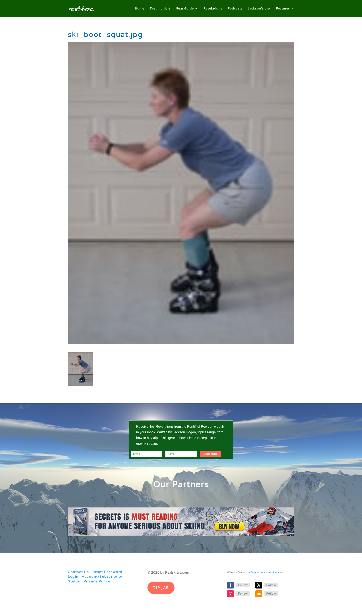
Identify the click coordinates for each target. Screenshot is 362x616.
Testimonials (160, 8)
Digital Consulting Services (267, 572)
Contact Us (78, 572)
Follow (243, 585)
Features (283, 8)
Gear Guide (185, 8)
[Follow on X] (258, 585)
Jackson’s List (259, 8)
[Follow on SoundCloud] (258, 593)
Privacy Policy (97, 581)
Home (139, 8)
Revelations (212, 8)
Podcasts (235, 8)
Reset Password (107, 572)
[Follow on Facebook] (230, 585)
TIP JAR (161, 587)
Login (73, 576)
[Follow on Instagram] (230, 593)
